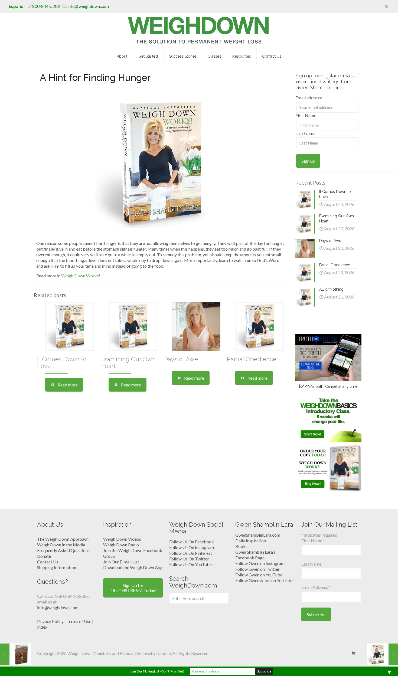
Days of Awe (181, 359)
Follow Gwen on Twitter (257, 569)
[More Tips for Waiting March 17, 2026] (382, 654)
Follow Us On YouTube (190, 564)
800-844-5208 (46, 6)
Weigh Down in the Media (61, 544)
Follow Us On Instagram (191, 547)
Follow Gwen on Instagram (260, 563)
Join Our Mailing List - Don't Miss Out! (157, 671)
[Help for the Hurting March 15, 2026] (15, 654)
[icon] (386, 6)
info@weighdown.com (88, 6)
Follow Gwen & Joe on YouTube (264, 580)
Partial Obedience (251, 359)
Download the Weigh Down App (133, 567)
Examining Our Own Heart (128, 362)
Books (241, 546)
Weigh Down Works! (80, 275)
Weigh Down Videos (122, 539)
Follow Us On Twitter (189, 558)
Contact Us (47, 561)
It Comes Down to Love (62, 362)
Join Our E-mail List (121, 561)
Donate (44, 556)
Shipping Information (56, 567)
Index (42, 626)
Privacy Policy (50, 621)
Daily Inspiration (250, 540)
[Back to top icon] (372, 665)
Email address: (308, 97)
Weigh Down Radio (121, 544)
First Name (305, 115)
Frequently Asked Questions (63, 550)
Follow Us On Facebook (191, 541)
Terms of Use (79, 621)
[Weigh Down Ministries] (199, 30)
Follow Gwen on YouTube (258, 574)
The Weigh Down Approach (63, 539)
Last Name (305, 133)
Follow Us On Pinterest (190, 553)
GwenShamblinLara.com (257, 534)
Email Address (316, 587)
